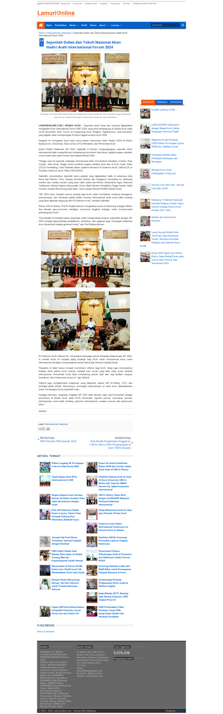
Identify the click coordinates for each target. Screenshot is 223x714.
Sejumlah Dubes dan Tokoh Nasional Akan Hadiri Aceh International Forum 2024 (83, 44)
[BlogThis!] (42, 428)
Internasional (51, 424)
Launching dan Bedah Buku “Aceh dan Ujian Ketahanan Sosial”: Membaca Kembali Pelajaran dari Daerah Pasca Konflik (160, 239)
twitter (160, 3)
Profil (84, 25)
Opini (49, 25)
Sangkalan (104, 3)
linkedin (176, 3)
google (168, 3)
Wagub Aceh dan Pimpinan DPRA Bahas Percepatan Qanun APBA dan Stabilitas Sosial (168, 143)
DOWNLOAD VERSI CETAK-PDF (144, 3)
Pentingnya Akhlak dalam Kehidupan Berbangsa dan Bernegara (165, 158)
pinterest (184, 3)
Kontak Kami (77, 3)
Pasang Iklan (115, 3)
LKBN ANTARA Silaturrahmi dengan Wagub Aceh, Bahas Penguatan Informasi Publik (165, 128)
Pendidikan (61, 25)
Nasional (63, 424)
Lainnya (115, 25)
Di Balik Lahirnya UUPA (163, 109)
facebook (164, 3)
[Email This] (39, 428)
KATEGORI (176, 102)
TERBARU (162, 102)
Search (182, 25)
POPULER (148, 102)
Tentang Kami (65, 3)
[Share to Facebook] (48, 428)
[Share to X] (45, 428)
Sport (102, 25)
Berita (73, 25)
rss (172, 3)
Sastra (93, 25)
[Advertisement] (162, 51)
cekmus (180, 710)
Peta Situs (126, 3)
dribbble (180, 3)
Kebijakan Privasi (91, 3)
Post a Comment (45, 631)
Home (41, 25)
